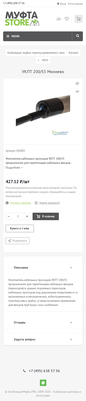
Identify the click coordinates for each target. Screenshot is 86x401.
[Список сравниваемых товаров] (58, 20)
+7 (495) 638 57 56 (13, 3)
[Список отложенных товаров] (67, 20)
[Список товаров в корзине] (79, 22)
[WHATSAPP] (43, 383)
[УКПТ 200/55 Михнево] (43, 110)
